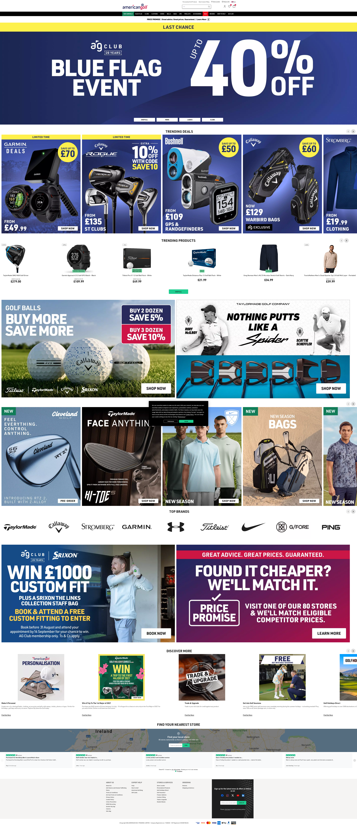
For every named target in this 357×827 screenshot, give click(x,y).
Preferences (171, 421)
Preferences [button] (181, 417)
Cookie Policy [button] (190, 414)
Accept (186, 421)
